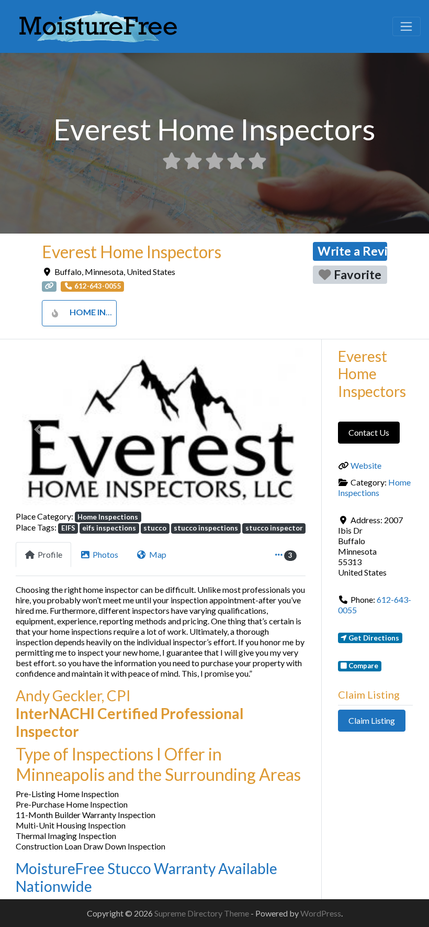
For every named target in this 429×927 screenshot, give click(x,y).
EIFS (68, 528)
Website (366, 465)
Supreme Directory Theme (202, 913)
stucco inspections (206, 528)
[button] (37, 429)
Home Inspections (111, 312)
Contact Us (368, 432)
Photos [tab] (105, 554)
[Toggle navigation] (406, 27)
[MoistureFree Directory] (98, 24)
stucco (154, 528)
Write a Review (352, 251)
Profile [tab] (50, 554)
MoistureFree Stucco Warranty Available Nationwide (146, 877)
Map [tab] (157, 554)
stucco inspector (274, 528)
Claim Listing (371, 720)
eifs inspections (109, 528)
